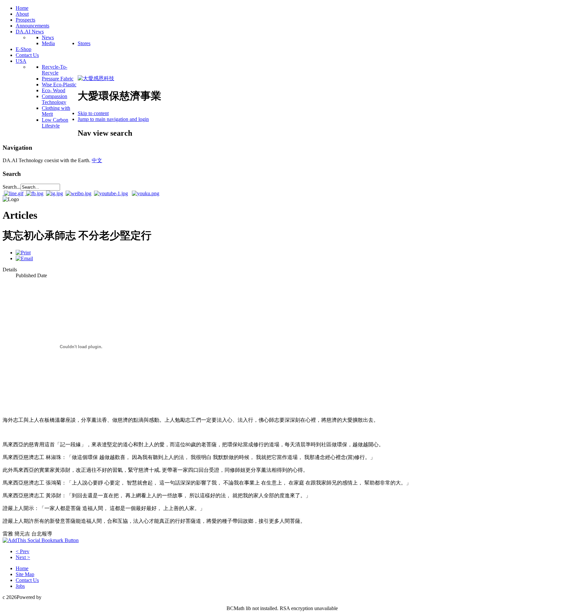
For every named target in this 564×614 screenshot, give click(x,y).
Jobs (20, 586)
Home (22, 568)
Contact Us (27, 580)
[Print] (23, 252)
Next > (23, 557)
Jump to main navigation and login (113, 119)
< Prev (22, 551)
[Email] (24, 258)
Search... (12, 187)
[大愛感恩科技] (96, 78)
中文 (97, 160)
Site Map (25, 574)
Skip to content (93, 113)
